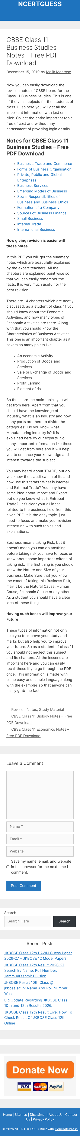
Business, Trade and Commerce (44, 163)
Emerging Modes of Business (42, 191)
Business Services (32, 185)
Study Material (51, 709)
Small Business (30, 218)
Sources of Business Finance (42, 213)
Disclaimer (38, 1115)
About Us (56, 1115)
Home (7, 1115)
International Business (36, 229)
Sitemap (21, 1115)
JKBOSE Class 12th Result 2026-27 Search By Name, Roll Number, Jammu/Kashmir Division (34, 970)
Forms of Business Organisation (44, 169)
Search (10, 913)
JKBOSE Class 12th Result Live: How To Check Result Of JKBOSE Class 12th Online (38, 1017)
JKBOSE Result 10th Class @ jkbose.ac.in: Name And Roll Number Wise (35, 988)
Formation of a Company (38, 207)
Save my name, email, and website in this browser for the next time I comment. (41, 866)
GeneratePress (66, 1129)
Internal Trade (29, 224)
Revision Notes (24, 709)
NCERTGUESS (40, 4)
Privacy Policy (43, 1119)
